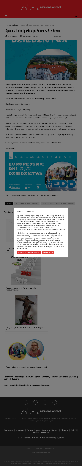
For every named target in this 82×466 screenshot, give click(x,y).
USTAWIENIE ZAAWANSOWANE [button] (29, 252)
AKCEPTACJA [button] (48, 252)
